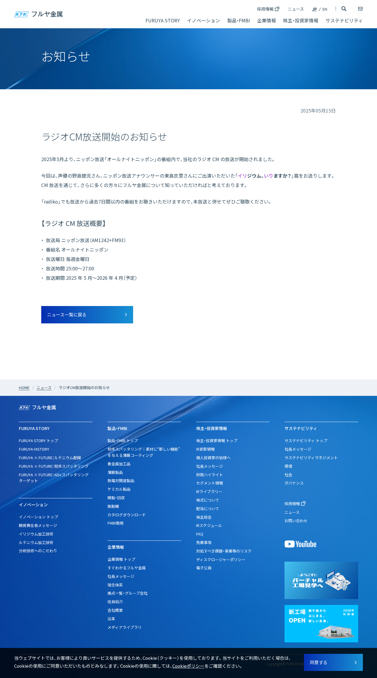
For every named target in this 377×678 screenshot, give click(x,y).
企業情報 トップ (121, 559)
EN (325, 9)
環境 (288, 466)
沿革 (111, 618)
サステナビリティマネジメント (311, 457)
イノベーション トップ (38, 517)
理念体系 (115, 585)
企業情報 (266, 20)
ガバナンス (294, 483)
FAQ (199, 534)
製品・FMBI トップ (123, 440)
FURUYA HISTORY (34, 449)
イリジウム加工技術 (36, 534)
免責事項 (203, 542)
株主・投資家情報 (300, 20)
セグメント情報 (209, 483)
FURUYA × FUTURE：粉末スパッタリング (54, 466)
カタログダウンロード (127, 514)
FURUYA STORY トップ (38, 440)
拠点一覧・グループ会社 (128, 593)
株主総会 (203, 517)
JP (314, 9)
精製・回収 (116, 497)
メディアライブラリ (125, 627)
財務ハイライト (209, 474)
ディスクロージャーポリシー (220, 559)
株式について (207, 500)
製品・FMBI (238, 20)
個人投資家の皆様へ (213, 457)
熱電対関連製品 (121, 480)
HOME (24, 387)
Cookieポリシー (188, 666)
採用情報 (265, 9)
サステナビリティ (344, 20)
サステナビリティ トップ (306, 440)
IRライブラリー (209, 491)
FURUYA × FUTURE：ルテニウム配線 (50, 457)
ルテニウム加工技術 (36, 542)
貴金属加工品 (119, 464)
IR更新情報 (205, 449)
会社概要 (115, 610)
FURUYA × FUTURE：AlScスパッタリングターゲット (54, 478)
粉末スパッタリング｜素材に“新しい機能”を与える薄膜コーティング (144, 452)
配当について (207, 508)
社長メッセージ (121, 576)
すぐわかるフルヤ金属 (127, 567)
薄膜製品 (115, 472)
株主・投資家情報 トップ (216, 440)
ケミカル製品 (119, 489)
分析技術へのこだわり (38, 550)
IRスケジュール (209, 525)
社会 (288, 474)
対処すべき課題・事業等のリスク (224, 551)
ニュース (296, 9)
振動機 (113, 506)
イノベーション (203, 20)
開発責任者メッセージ (38, 525)
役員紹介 (115, 601)
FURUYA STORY (162, 20)
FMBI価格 (115, 523)
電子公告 (203, 567)
